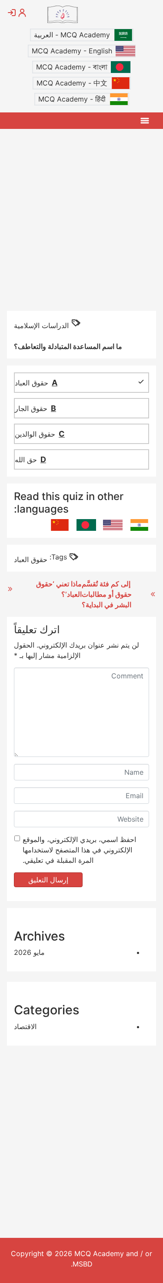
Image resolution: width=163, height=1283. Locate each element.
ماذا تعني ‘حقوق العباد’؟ (59, 589)
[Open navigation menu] (144, 120)
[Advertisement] (81, 219)
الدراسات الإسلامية (41, 325)
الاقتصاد (25, 1026)
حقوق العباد (30, 559)
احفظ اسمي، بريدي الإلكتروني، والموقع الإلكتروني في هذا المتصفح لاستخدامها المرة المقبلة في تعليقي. (79, 850)
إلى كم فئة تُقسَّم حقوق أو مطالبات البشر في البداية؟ (107, 594)
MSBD (83, 1264)
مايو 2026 (29, 952)
